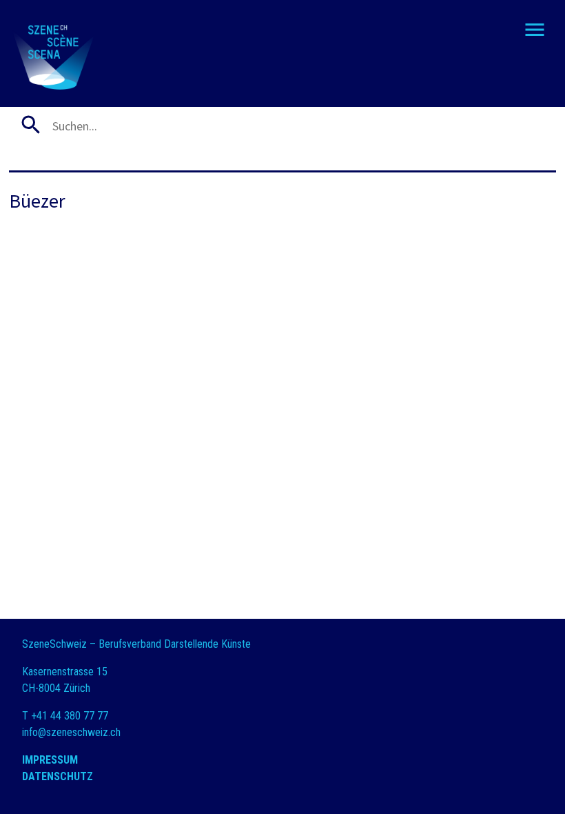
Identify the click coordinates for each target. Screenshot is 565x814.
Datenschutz (57, 776)
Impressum (50, 759)
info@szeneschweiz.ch (71, 732)
